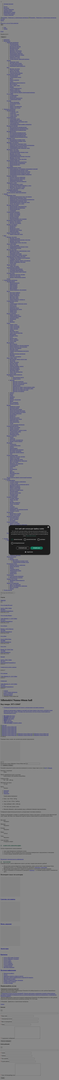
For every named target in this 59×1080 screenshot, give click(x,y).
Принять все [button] (36, 548)
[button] (29, 552)
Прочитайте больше (31, 535)
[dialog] (29, 540)
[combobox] (48, 527)
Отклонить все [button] (23, 548)
